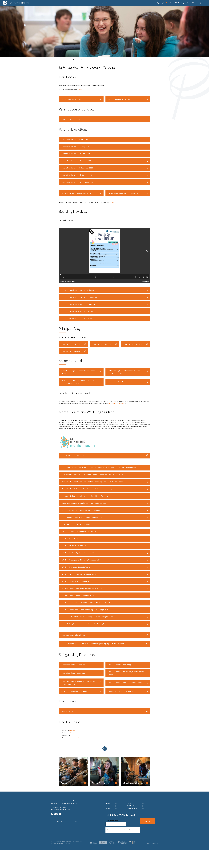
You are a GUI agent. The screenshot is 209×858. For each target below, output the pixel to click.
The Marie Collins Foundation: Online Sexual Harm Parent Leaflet (86, 496)
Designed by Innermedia (151, 843)
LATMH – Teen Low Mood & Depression (76, 581)
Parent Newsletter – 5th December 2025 (77, 168)
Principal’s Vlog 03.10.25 (70, 344)
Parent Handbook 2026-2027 (119, 99)
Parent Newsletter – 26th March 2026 (76, 154)
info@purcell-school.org (62, 809)
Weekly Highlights (68, 711)
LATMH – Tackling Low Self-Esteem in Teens (78, 574)
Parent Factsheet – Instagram (73, 673)
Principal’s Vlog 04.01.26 (70, 351)
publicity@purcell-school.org (116, 403)
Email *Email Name (111, 820)
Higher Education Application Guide (122, 382)
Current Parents (132, 808)
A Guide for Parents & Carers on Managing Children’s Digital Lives (87, 617)
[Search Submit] (200, 3)
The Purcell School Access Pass (73, 456)
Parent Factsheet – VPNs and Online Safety (125, 683)
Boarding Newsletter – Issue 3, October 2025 (78, 304)
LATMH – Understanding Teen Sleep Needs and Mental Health (85, 603)
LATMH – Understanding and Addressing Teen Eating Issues (84, 610)
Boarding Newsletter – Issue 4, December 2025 (79, 297)
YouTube (77, 738)
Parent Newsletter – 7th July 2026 (74, 139)
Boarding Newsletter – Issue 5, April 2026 (77, 290)
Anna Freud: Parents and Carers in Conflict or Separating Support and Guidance (92, 644)
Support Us (191, 3)
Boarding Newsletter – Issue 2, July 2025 (77, 311)
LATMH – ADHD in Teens (70, 539)
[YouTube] (60, 814)
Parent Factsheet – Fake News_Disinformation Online (126, 673)
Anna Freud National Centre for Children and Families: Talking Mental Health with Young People (99, 468)
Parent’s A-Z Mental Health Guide (74, 635)
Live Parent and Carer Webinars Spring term (78, 531)
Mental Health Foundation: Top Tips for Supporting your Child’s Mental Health (92, 482)
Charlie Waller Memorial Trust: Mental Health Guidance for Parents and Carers (92, 475)
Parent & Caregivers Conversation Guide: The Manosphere (84, 624)
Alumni (107, 803)
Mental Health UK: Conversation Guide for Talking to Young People (87, 489)
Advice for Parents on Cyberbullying (75, 691)
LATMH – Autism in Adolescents (73, 546)
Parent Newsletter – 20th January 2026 (76, 161)
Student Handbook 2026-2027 (72, 99)
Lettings (129, 803)
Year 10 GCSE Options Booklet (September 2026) (78, 372)
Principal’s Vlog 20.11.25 (133, 344)
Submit (147, 821)
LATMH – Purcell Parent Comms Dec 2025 (124, 193)
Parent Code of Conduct (70, 119)
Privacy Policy (60, 843)
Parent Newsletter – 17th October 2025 (76, 175)
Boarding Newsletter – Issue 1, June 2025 (77, 318)
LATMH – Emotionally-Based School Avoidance (79, 553)
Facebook (72, 730)
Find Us (59, 821)
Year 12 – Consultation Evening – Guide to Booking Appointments (77, 382)
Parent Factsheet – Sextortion (73, 665)
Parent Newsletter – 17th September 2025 (77, 182)
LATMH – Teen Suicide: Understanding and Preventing (82, 588)
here (80, 89)
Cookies (68, 843)
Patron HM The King (177, 3)
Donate (107, 806)
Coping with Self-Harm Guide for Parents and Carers (81, 510)
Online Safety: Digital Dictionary (120, 691)
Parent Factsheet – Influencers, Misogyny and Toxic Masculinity (79, 682)
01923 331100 (63, 807)
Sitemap (53, 843)
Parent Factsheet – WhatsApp (119, 665)
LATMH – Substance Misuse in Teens (75, 567)
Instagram (73, 733)
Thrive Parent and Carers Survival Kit (75, 524)
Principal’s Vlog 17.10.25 (101, 344)
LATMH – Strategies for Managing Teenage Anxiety (81, 560)
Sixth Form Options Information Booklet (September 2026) (124, 372)
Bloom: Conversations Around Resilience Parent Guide (82, 517)
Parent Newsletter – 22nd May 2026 (75, 147)
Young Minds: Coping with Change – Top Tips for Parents (83, 503)
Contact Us (76, 821)
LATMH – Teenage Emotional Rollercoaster (78, 595)
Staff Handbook (132, 806)
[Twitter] (55, 814)
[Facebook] (52, 814)
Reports (107, 808)
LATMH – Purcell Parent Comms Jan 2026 (77, 193)
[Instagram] (57, 814)
